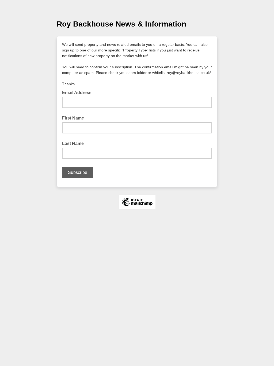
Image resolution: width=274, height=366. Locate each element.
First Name (73, 118)
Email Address (78, 92)
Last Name (73, 143)
